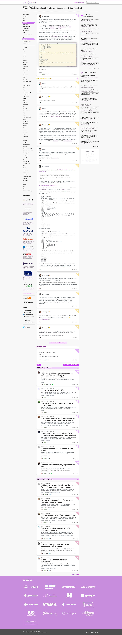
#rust (46, 507)
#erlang (24, 10)
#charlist (47, 471)
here (65, 192)
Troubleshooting (26, 41)
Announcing (47, 483)
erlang (42, 354)
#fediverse (47, 552)
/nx (23, 58)
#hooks (58, 535)
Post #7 (75, 288)
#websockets (26, 172)
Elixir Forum (92, 72)
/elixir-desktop (26, 70)
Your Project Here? (27, 81)
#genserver (25, 104)
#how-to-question (27, 117)
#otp (24, 113)
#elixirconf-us (26, 161)
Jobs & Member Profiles (85, 133)
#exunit (24, 127)
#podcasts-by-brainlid (28, 151)
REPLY (38, 364)
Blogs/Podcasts (26, 26)
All (23, 37)
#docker (25, 142)
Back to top (75, 574)
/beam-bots (25, 79)
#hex (24, 186)
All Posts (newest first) (29, 316)
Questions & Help (27, 6)
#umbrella (25, 146)
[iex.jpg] (58, 54)
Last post (75, 360)
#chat (60, 425)
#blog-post (25, 155)
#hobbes (58, 492)
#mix (24, 106)
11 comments (43, 69)
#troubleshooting (47, 425)
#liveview (54, 535)
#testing (25, 102)
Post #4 (75, 143)
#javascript (25, 134)
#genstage (25, 169)
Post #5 (75, 160)
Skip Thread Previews (29, 322)
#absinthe (25, 108)
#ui (50, 535)
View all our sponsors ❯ (28, 293)
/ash (24, 51)
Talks (91, 115)
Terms (36, 633)
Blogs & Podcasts (84, 87)
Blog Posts (91, 87)
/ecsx (24, 72)
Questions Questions (94, 68)
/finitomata (25, 75)
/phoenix (43, 382)
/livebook (43, 471)
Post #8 (75, 306)
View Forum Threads (79, 2)
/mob (24, 68)
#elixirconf (25, 123)
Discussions (91, 128)
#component (70, 535)
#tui (54, 507)
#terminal (50, 507)
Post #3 (75, 119)
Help (31, 631)
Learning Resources (85, 101)
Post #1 (75, 91)
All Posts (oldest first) (28, 314)
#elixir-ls (25, 157)
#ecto (24, 87)
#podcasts (25, 136)
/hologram (25, 62)
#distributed (53, 492)
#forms (24, 184)
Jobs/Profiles (26, 30)
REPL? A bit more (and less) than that (47, 185)
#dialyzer (25, 140)
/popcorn (25, 77)
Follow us (27, 327)
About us (26, 301)
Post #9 (75, 322)
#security (25, 188)
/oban (24, 56)
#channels (47, 440)
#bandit (47, 456)
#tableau (43, 537)
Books (91, 101)
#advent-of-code (27, 176)
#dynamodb (65, 425)
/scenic (24, 64)
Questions (34, 6)
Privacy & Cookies (43, 633)
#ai (55, 568)
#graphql (25, 167)
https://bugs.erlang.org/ (44, 319)
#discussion (25, 129)
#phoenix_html (26, 163)
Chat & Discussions (84, 128)
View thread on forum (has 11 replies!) (48, 352)
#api (24, 182)
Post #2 (75, 102)
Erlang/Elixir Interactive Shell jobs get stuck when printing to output (52, 8)
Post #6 (75, 269)
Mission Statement (28, 302)
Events (24, 32)
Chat (24, 20)
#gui (57, 520)
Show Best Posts (27, 312)
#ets (42, 425)
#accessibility (63, 535)
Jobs (92, 133)
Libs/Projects (26, 28)
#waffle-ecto (52, 395)
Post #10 (75, 337)
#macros (25, 119)
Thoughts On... (26, 43)
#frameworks (52, 520)
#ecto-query (26, 153)
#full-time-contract (27, 148)
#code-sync (25, 132)
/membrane (25, 66)
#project (53, 552)
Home (41, 356)
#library (42, 492)
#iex (24, 165)
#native (60, 520)
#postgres (25, 121)
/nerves (42, 520)
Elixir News (25, 16)
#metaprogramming (27, 191)
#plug (24, 115)
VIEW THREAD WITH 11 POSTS (71, 364)
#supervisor (25, 174)
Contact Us (25, 631)
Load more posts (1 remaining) (58, 342)
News (42, 483)
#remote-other (26, 111)
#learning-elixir (55, 425)
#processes (25, 180)
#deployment (26, 96)
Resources (25, 24)
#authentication (26, 144)
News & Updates (87, 105)
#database (47, 492)
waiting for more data (66, 267)
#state (64, 520)
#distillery (25, 178)
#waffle (47, 395)
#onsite (24, 138)
